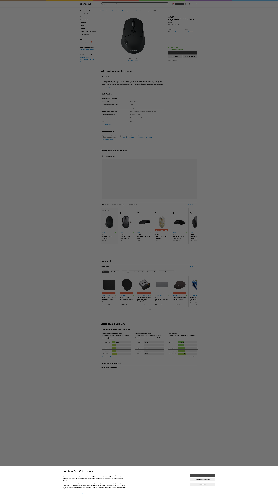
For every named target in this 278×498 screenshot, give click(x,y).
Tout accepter (202, 476)
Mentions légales (67, 493)
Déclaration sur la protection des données (84, 493)
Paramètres (202, 484)
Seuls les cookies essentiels (202, 479)
